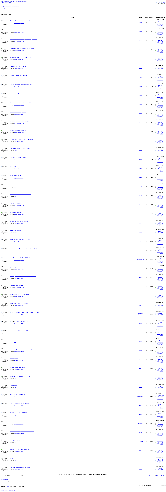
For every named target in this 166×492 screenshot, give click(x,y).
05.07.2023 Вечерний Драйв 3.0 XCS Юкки (19, 412)
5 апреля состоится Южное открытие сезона (19, 93)
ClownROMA (140, 441)
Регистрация (9, 2)
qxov (140, 295)
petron (140, 213)
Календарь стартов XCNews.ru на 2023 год (19, 449)
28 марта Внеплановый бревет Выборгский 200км (21, 102)
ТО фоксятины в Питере (15, 230)
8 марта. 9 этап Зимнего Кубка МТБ (18, 112)
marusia (140, 469)
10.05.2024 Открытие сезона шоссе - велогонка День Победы (23, 349)
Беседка (16, 150)
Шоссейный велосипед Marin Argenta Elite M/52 (20, 184)
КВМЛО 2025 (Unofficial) (15, 175)
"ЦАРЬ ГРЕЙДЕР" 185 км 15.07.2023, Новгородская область (23, 421)
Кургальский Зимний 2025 (16, 203)
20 (161, 475)
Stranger (140, 22)
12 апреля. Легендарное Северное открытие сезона (21, 84)
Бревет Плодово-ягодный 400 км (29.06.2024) (20, 257)
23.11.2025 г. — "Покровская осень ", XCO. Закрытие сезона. (23, 139)
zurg (140, 241)
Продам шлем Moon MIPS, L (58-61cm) (18, 157)
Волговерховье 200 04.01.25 (16, 212)
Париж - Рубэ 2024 (14, 358)
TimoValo (140, 350)
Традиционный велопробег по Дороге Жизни (20, 376)
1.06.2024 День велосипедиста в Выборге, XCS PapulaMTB (23, 276)
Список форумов (4, 8)
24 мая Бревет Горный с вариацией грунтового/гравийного (23, 48)
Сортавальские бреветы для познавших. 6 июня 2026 (21, 57)
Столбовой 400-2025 (14, 166)
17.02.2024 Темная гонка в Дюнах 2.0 (18, 367)
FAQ (158, 2)
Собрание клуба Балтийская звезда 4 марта (19, 121)
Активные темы (15, 6)
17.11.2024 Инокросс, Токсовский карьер (19, 221)
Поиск (163, 2)
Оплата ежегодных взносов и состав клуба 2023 (20, 467)
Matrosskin (140, 423)
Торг (15, 77)
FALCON (140, 141)
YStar (140, 341)
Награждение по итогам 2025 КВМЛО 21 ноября (20, 148)
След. (164, 475)
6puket (140, 77)
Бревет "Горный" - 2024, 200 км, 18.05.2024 (19, 294)
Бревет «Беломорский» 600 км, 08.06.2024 (19, 303)
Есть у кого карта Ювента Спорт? (17, 394)
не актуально (12, 339)
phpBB (7, 486)
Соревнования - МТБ (18, 114)
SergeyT (140, 286)
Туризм (15, 378)
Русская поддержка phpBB (6, 487)
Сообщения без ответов (6, 6)
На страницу (152, 475)
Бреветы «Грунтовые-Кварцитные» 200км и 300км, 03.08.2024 (23, 248)
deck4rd (140, 232)
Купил (11, 458)
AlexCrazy (140, 159)
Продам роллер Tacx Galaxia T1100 (17, 440)
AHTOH (140, 277)
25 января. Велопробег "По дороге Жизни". (19, 130)
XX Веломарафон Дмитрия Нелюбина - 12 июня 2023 (22, 431)
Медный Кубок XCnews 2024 (22, 321)
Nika (140, 223)
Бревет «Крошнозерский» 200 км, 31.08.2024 (20, 239)
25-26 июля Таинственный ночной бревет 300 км (21, 20)
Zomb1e (140, 323)
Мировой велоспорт (18, 360)
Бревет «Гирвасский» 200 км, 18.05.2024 (19, 330)
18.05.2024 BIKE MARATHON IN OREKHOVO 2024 (27, 312)
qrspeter (140, 177)
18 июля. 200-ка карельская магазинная (18, 30)
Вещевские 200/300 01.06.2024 (16, 285)
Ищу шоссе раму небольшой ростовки (18, 75)
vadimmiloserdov (140, 396)
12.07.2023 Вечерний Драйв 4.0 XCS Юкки (19, 403)
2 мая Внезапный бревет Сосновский (18, 66)
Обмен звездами (13, 385)
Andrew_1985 (140, 460)
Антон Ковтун (140, 259)
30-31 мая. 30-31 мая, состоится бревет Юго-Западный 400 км (23, 39)
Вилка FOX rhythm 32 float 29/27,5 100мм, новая (20, 194)
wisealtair (140, 168)
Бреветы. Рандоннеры (19, 23)
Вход (2, 2)
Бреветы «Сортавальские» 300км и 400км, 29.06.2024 (21, 266)
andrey (140, 186)
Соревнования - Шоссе (19, 351)
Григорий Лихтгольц (140, 314)
